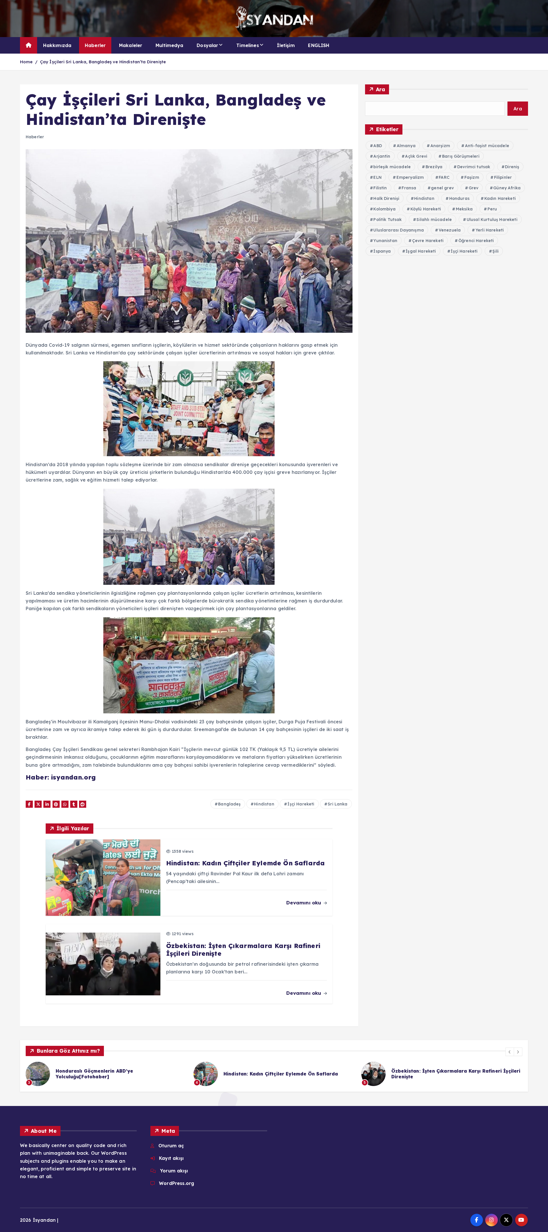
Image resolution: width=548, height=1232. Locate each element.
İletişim (286, 45)
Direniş (512, 166)
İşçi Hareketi (300, 804)
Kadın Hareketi (500, 198)
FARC (444, 177)
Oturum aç (171, 1145)
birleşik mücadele (392, 166)
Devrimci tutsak (473, 166)
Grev (474, 187)
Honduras (459, 198)
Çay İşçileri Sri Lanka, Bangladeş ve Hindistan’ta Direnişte (103, 61)
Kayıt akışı (171, 1158)
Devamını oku (304, 903)
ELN (377, 177)
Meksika (464, 209)
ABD (377, 145)
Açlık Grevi (416, 156)
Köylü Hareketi (425, 209)
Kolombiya (384, 209)
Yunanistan (385, 240)
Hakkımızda (57, 45)
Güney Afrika (507, 187)
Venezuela (450, 230)
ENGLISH (318, 45)
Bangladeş (229, 804)
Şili (495, 251)
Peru (492, 209)
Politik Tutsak (387, 219)
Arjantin (381, 156)
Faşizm (471, 177)
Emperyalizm (410, 177)
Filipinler (503, 177)
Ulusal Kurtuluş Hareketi (492, 219)
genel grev (442, 187)
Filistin (380, 187)
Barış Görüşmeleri (461, 156)
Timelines (247, 45)
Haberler (95, 45)
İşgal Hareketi (421, 251)
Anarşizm (440, 145)
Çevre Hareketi (428, 240)
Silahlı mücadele (434, 219)
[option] (106, 1074)
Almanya (406, 145)
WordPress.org (176, 1183)
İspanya (382, 251)
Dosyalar (207, 45)
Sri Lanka (337, 804)
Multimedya (170, 45)
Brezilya (434, 166)
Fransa (409, 187)
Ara (380, 89)
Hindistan (264, 804)
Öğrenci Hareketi (476, 240)
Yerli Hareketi (490, 230)
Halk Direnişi (386, 198)
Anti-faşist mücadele (487, 145)
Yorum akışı (174, 1171)
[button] (509, 1052)
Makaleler (130, 45)
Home (26, 61)
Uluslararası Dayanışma (398, 230)
